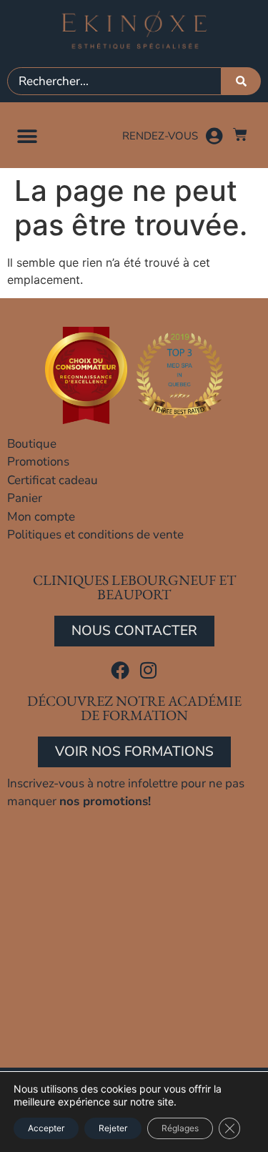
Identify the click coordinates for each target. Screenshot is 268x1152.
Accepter (46, 1128)
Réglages (180, 1128)
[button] (27, 136)
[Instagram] (148, 670)
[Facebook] (120, 670)
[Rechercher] (241, 81)
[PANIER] (240, 134)
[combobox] (114, 81)
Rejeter (113, 1128)
